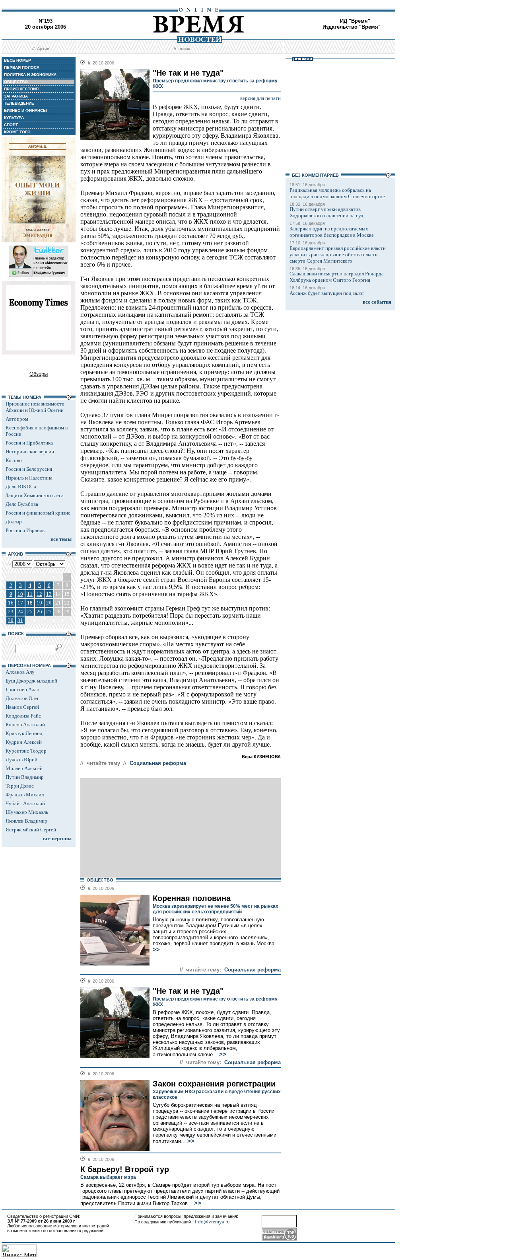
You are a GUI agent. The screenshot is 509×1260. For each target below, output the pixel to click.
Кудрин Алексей (24, 742)
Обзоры (38, 374)
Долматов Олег (22, 698)
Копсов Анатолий (25, 725)
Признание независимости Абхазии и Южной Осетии (35, 407)
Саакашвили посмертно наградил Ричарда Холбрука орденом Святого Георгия (336, 277)
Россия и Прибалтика (29, 443)
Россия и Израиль (25, 530)
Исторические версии (30, 451)
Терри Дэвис (20, 786)
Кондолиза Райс (23, 716)
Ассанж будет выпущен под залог (326, 293)
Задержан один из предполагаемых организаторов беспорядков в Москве (331, 232)
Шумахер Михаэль (27, 812)
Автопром (17, 419)
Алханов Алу (20, 672)
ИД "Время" (355, 21)
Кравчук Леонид (24, 733)
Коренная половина (192, 898)
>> (156, 949)
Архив (43, 48)
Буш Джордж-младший (31, 681)
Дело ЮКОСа (21, 487)
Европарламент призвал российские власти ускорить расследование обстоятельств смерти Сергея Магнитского (337, 254)
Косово (14, 460)
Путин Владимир (25, 777)
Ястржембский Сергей (31, 830)
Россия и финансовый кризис (38, 513)
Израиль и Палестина (29, 478)
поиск (184, 48)
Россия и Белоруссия (29, 469)
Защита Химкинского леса (35, 495)
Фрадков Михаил (25, 795)
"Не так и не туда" (188, 991)
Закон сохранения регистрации (214, 1083)
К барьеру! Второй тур (124, 1169)
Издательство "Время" (351, 27)
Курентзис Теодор (26, 751)
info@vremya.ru (212, 1222)
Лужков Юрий (21, 760)
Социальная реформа (158, 763)
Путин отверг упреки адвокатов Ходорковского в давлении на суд (326, 212)
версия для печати (260, 98)
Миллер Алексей (24, 768)
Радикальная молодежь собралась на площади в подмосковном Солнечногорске (337, 193)
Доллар (14, 522)
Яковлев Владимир (26, 821)
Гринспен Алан (22, 689)
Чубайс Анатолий (25, 803)
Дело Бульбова (22, 504)
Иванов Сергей (22, 707)
